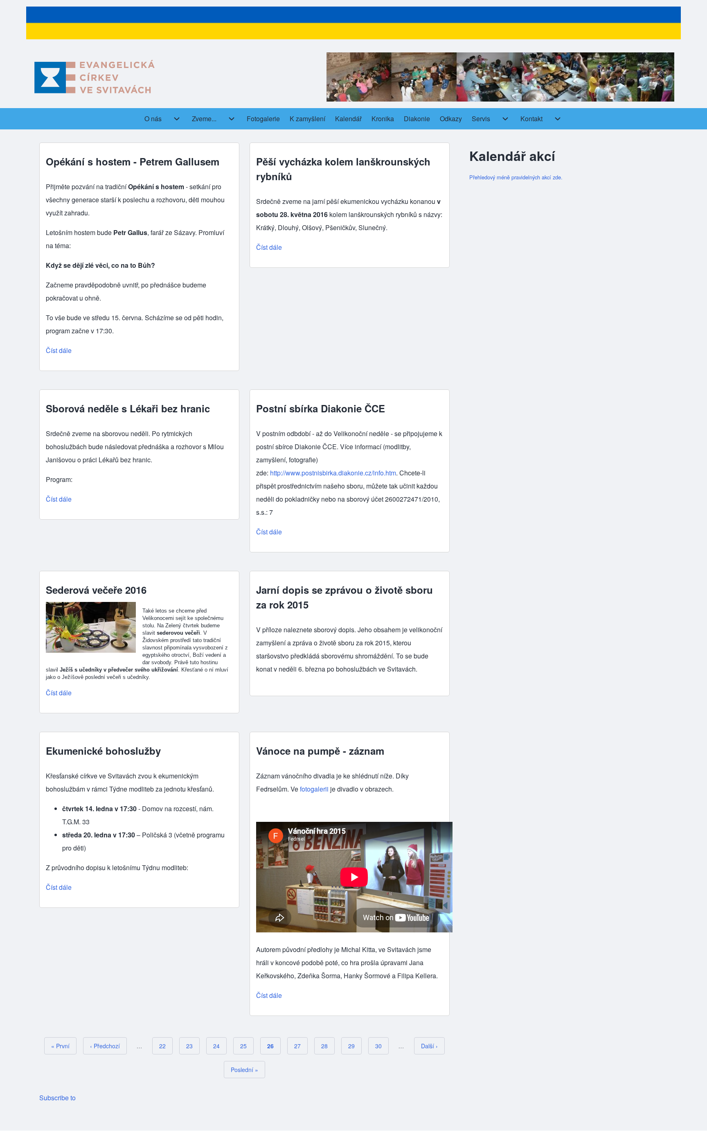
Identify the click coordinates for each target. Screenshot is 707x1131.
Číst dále (59, 350)
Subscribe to (57, 1097)
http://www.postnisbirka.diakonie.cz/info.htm (333, 472)
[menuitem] (153, 118)
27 (301, 1046)
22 (166, 1046)
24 (220, 1046)
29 (355, 1046)
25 (247, 1046)
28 (328, 1046)
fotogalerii (314, 789)
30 (382, 1046)
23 (193, 1046)
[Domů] (94, 77)
